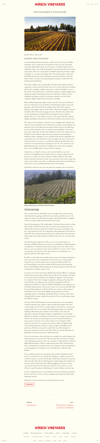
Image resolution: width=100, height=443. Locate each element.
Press (60, 436)
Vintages (26, 436)
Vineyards (49, 433)
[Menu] (4, 4)
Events (54, 436)
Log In (96, 4)
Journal (47, 436)
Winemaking (36, 433)
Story (25, 433)
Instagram (4, 440)
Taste (74, 433)
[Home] (50, 4)
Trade (66, 436)
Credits (65, 440)
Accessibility (48, 440)
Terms (59, 440)
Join (91, 4)
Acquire (66, 433)
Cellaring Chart (37, 436)
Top (98, 440)
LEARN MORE (29, 384)
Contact (73, 436)
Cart (88, 4)
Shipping (41, 440)
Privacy (54, 440)
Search (35, 440)
